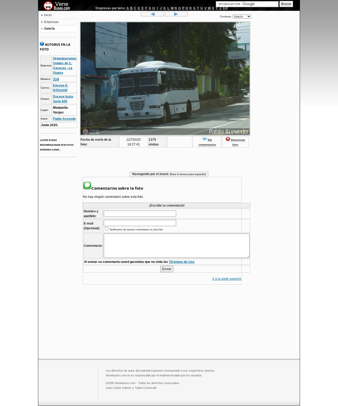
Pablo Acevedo (64, 119)
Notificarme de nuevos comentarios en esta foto (136, 229)
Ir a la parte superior (227, 279)
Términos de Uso (181, 262)
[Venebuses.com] (59, 6)
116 (56, 79)
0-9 (225, 8)
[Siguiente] (176, 15)
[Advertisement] (275, 91)
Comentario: (93, 246)
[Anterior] (152, 15)
